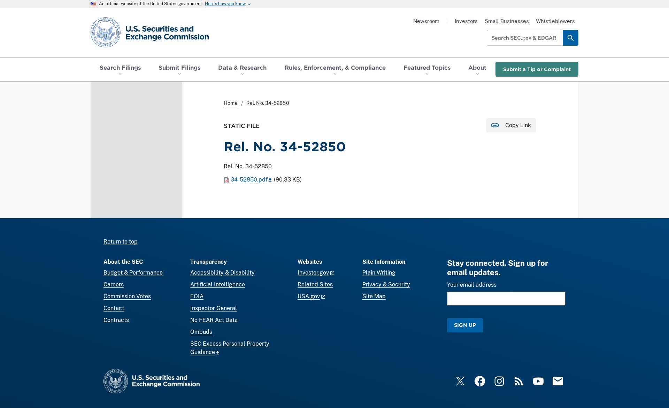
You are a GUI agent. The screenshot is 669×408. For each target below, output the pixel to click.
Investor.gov (313, 272)
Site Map (374, 296)
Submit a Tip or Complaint (537, 69)
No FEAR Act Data (214, 320)
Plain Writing (378, 272)
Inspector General (213, 308)
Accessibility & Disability (222, 272)
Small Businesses (507, 21)
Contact (113, 308)
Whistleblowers (555, 21)
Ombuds (201, 332)
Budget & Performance (133, 272)
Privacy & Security (386, 284)
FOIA (196, 296)
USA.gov (309, 296)
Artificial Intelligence (217, 284)
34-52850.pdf (249, 179)
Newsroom (426, 21)
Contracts (116, 320)
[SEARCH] (570, 38)
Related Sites (315, 284)
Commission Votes (127, 296)
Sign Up (465, 325)
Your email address (472, 285)
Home (231, 103)
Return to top (120, 241)
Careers (113, 284)
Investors (466, 21)
